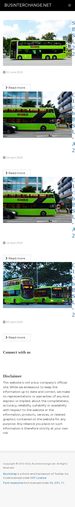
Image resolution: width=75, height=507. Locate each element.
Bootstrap (10, 474)
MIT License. (38, 478)
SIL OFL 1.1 (57, 483)
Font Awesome (13, 483)
